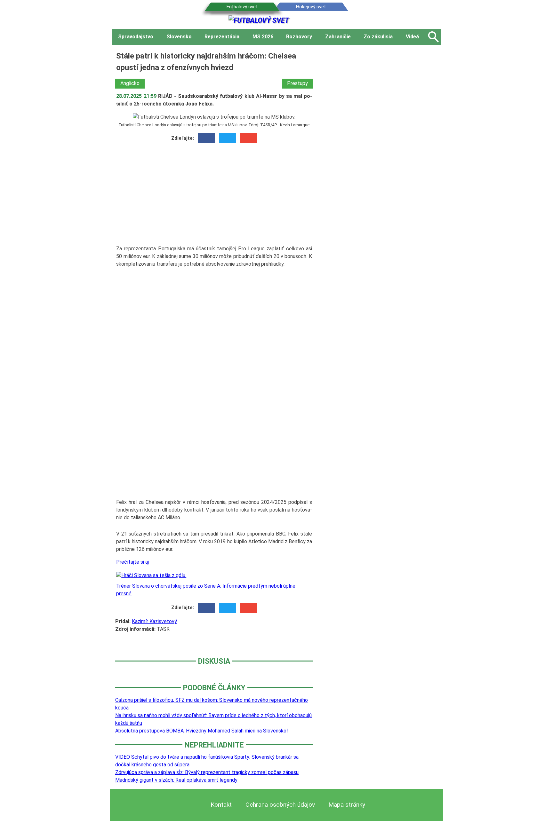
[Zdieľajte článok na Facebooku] (206, 138)
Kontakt (221, 804)
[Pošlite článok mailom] (248, 138)
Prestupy (297, 83)
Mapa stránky (346, 804)
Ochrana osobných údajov (280, 804)
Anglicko (130, 83)
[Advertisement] (214, 196)
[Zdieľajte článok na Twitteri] (227, 138)
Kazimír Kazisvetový (154, 621)
